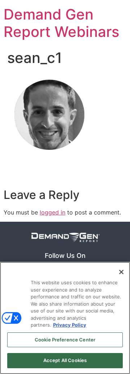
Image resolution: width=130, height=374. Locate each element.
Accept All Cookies (65, 360)
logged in (52, 212)
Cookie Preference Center (65, 340)
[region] (65, 318)
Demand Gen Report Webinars (61, 23)
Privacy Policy (69, 325)
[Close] (121, 272)
